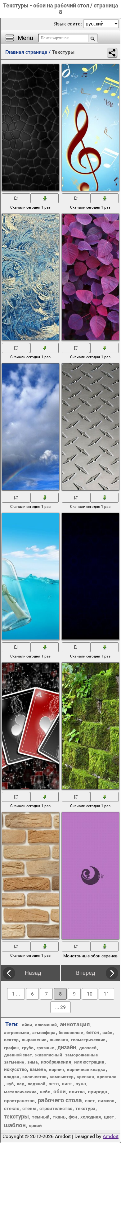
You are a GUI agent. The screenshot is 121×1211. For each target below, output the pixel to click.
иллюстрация (89, 1062)
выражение (34, 1039)
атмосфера (44, 1032)
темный (41, 1117)
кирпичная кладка (86, 1069)
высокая (59, 1039)
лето (53, 1084)
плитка (77, 1092)
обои (59, 1091)
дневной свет (18, 1054)
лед (21, 1083)
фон (73, 1117)
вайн (107, 1032)
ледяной (36, 1083)
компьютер (62, 1076)
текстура (85, 1108)
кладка (11, 1076)
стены (29, 1108)
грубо (28, 1047)
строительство (55, 1108)
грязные (45, 1047)
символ (106, 1101)
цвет (109, 1117)
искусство (15, 1069)
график (11, 1047)
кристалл (106, 1076)
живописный (48, 1054)
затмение (14, 1062)
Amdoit (111, 1136)
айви (27, 1024)
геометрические (88, 1039)
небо (45, 1092)
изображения (56, 1062)
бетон (92, 1032)
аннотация (75, 1024)
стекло (11, 1108)
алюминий (46, 1024)
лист (67, 1084)
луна (80, 1084)
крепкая (85, 1076)
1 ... (16, 994)
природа (97, 1092)
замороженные (81, 1054)
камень (38, 1069)
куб (10, 1083)
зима (32, 1062)
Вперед (85, 972)
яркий (35, 1125)
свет (90, 1101)
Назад (33, 972)
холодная (90, 1117)
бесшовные (71, 1032)
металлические (20, 1091)
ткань (59, 1117)
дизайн (66, 1047)
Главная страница (26, 52)
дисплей (87, 1047)
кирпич (56, 1069)
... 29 (60, 1007)
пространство (19, 1101)
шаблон (15, 1125)
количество (34, 1076)
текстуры (16, 1116)
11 (106, 994)
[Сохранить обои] (44, 198)
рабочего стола (60, 1100)
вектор (11, 1039)
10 (89, 994)
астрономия (16, 1032)
